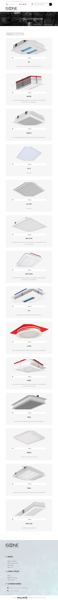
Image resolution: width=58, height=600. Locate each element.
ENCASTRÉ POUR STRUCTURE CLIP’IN (21, 492)
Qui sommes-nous (13, 563)
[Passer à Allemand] (25, 4)
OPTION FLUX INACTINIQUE (29, 386)
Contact (11, 567)
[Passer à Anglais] (23, 4)
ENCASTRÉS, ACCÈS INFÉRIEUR (23, 66)
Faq (10, 575)
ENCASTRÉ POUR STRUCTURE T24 (20, 242)
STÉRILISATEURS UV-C (36, 66)
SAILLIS (35, 457)
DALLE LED (29, 173)
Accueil (17, 19)
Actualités (11, 565)
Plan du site (12, 580)
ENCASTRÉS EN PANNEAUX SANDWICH (22, 100)
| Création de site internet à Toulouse (37, 597)
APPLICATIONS (25, 19)
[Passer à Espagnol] (21, 4)
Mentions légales (13, 577)
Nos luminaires (12, 561)
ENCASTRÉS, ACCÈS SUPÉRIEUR (29, 102)
